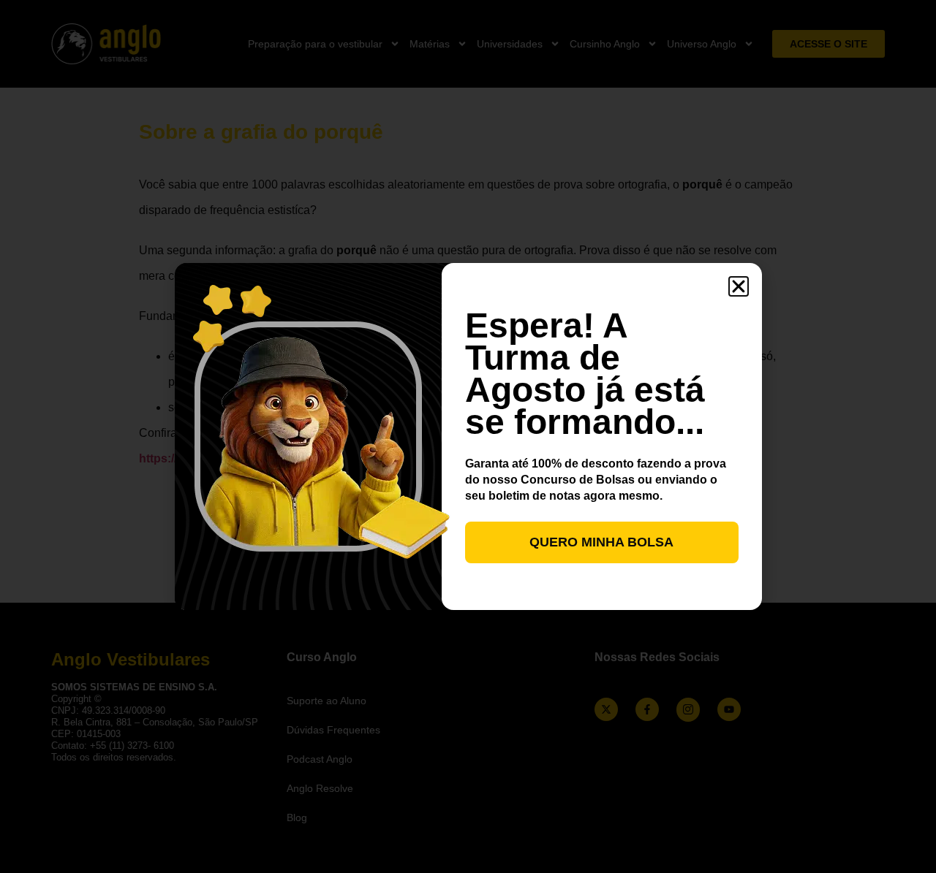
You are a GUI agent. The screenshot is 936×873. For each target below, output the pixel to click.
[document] (468, 436)
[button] (738, 286)
